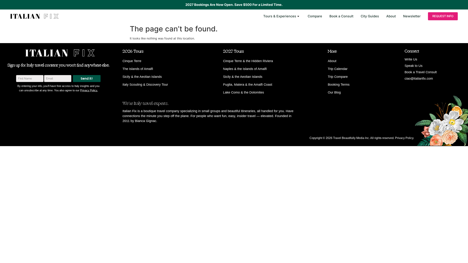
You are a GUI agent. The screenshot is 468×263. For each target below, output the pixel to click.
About (391, 16)
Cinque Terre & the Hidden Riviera (248, 61)
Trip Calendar (338, 69)
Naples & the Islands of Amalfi (245, 69)
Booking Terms (339, 84)
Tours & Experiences (279, 16)
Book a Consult (341, 16)
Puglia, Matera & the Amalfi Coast (247, 84)
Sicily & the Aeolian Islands (142, 77)
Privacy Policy (404, 138)
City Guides (370, 16)
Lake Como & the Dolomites (243, 92)
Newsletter (412, 16)
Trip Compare (338, 77)
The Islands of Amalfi (137, 69)
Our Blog (334, 92)
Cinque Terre (131, 61)
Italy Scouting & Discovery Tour (145, 84)
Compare (315, 16)
